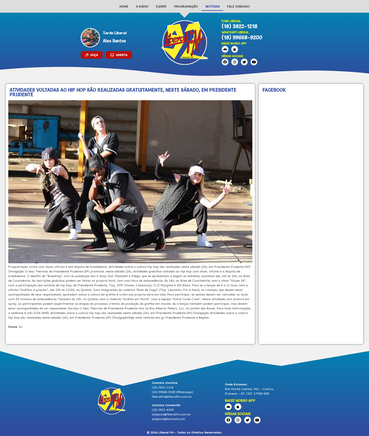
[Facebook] (225, 61)
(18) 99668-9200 (242, 37)
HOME (124, 6)
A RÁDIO (142, 6)
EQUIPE (161, 6)
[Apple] (234, 49)
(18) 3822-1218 (239, 26)
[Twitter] (244, 61)
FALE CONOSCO (238, 6)
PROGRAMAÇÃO (186, 6)
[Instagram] (234, 61)
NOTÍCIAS (212, 6)
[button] (92, 55)
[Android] (225, 49)
